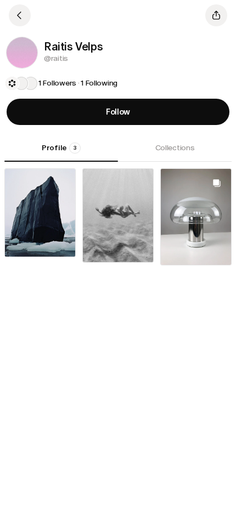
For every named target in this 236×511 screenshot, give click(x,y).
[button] (22, 52)
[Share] (216, 15)
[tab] (61, 152)
